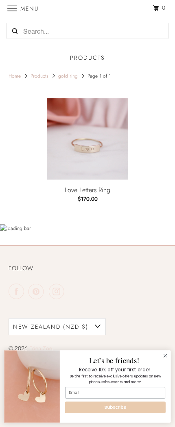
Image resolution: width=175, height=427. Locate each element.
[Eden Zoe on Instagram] (58, 291)
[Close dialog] (165, 355)
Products (40, 76)
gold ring (68, 76)
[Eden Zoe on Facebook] (18, 291)
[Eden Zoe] (87, 8)
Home (15, 76)
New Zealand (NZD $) (52, 327)
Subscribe (115, 407)
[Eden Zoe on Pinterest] (37, 291)
